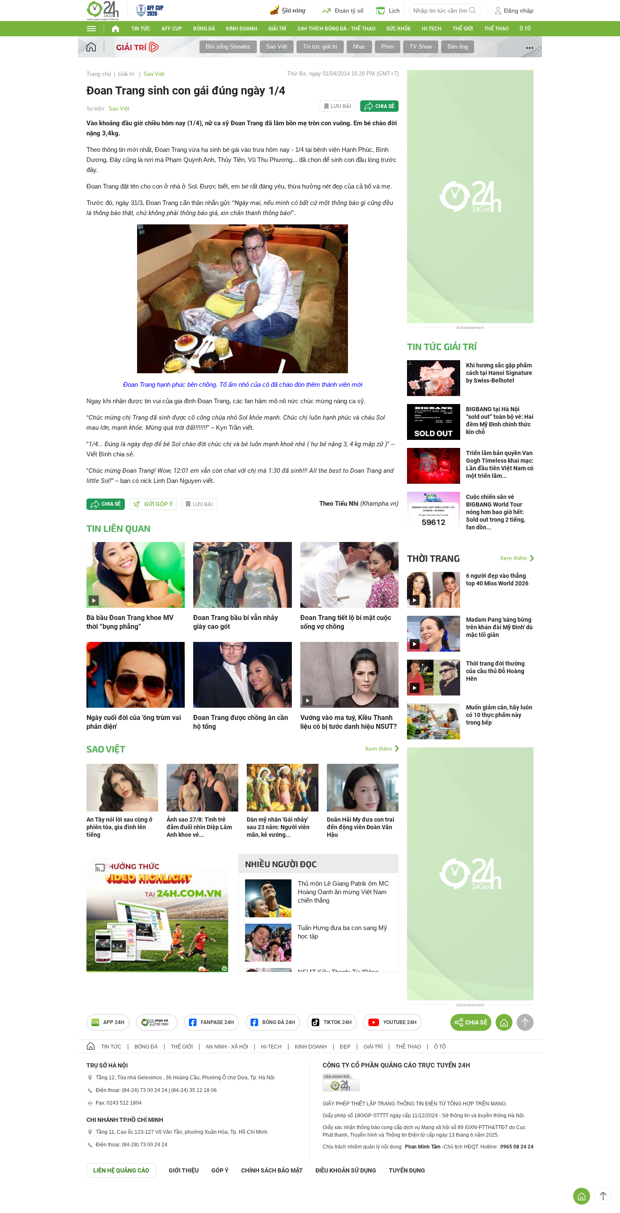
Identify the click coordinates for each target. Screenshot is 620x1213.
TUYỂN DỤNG (407, 1170)
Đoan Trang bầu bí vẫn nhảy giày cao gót (235, 622)
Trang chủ (98, 74)
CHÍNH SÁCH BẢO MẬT (272, 1170)
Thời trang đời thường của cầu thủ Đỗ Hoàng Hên (495, 671)
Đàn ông (457, 46)
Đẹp (345, 1047)
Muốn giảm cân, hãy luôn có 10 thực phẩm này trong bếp (499, 715)
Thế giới (463, 29)
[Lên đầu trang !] (603, 1196)
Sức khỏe (398, 29)
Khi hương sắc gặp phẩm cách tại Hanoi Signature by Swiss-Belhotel (499, 373)
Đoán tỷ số (349, 10)
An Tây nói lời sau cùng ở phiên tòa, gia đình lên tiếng (119, 827)
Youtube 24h (400, 1022)
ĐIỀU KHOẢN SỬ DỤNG (345, 1170)
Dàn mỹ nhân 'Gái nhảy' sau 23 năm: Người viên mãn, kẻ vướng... (278, 827)
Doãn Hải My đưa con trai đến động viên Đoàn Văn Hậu (360, 827)
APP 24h (113, 1022)
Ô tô (525, 29)
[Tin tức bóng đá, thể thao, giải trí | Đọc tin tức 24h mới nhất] (102, 9)
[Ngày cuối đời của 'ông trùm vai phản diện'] (135, 674)
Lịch (394, 10)
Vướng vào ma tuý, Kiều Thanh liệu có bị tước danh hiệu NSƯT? (348, 722)
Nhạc (359, 46)
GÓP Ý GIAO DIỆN (25, 1198)
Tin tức (140, 29)
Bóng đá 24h (278, 1022)
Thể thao (496, 29)
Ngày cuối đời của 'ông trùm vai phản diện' (133, 722)
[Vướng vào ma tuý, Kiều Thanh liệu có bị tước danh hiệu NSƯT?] (349, 674)
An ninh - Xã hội (227, 1047)
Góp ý (220, 1170)
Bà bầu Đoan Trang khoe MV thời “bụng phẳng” (129, 622)
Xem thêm (378, 748)
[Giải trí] (138, 46)
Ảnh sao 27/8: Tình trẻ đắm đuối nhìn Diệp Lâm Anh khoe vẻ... (199, 827)
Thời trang (433, 558)
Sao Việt (276, 46)
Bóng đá (204, 29)
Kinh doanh (241, 29)
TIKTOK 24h (337, 1022)
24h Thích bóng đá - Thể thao (336, 29)
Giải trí (277, 29)
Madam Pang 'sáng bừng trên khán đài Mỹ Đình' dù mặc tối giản (499, 627)
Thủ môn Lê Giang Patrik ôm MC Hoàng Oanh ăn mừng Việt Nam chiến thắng (343, 892)
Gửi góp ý (158, 504)
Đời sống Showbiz (228, 46)
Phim (387, 46)
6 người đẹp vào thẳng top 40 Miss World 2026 (497, 579)
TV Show (421, 46)
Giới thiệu (184, 1170)
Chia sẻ (384, 106)
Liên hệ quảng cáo (121, 1170)
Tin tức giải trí (320, 46)
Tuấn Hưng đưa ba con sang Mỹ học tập (342, 932)
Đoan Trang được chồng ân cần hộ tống (240, 722)
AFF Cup (172, 29)
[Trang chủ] (99, 47)
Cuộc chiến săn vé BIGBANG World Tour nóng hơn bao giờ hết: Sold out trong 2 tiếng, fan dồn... (495, 512)
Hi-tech (432, 29)
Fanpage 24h (217, 1022)
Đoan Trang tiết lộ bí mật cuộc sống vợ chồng (345, 622)
